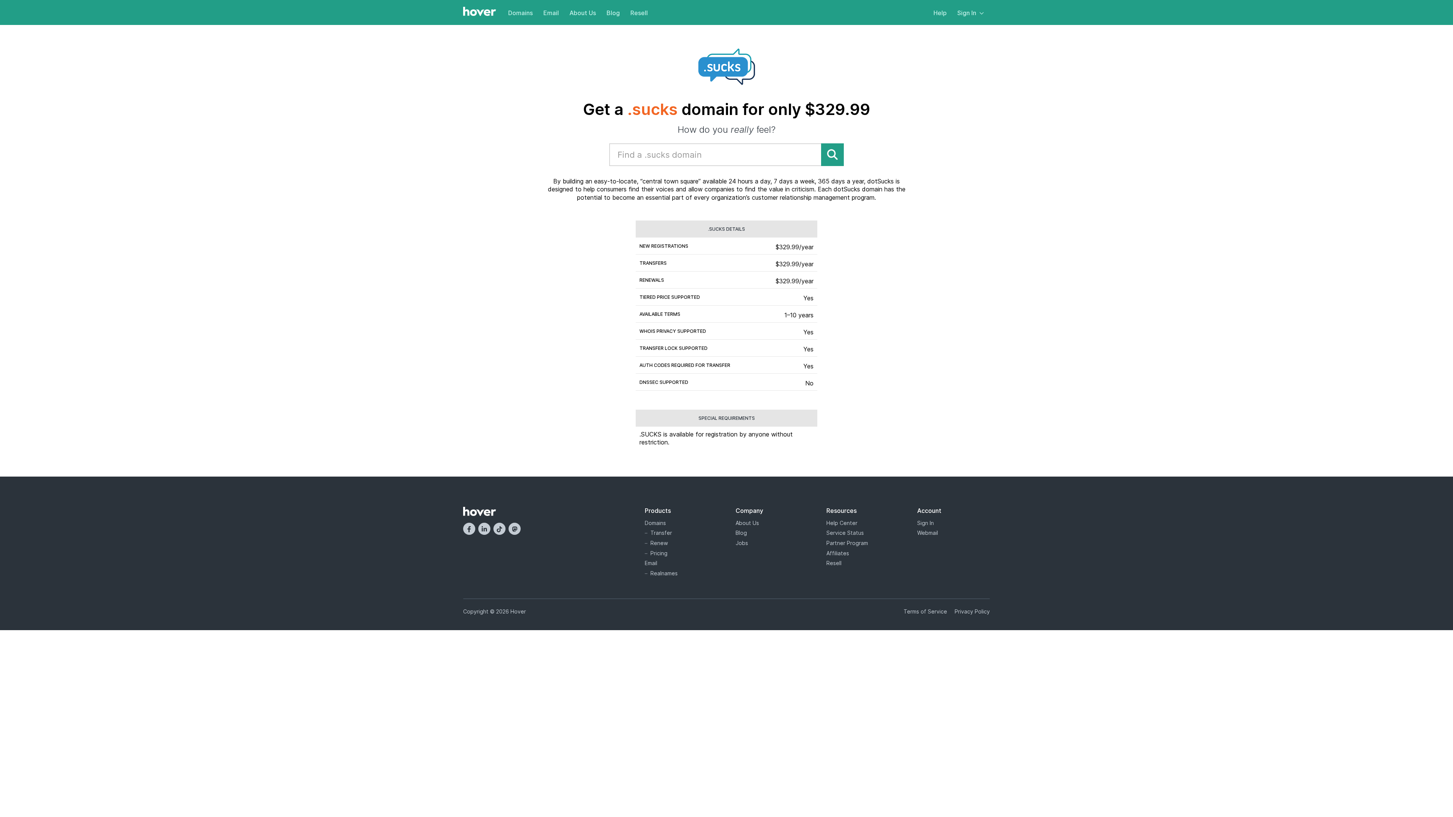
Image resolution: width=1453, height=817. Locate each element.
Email (551, 13)
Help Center (841, 523)
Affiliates (837, 553)
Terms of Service (925, 611)
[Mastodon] (515, 529)
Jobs (742, 543)
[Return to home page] (479, 12)
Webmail (927, 533)
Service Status (845, 533)
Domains (520, 13)
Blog (613, 13)
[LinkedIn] (484, 529)
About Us (582, 13)
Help (940, 13)
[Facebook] (469, 529)
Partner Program (847, 543)
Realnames (664, 573)
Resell (639, 13)
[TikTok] (499, 529)
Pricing (658, 553)
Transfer (661, 533)
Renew (659, 543)
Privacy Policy (972, 611)
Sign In (966, 13)
